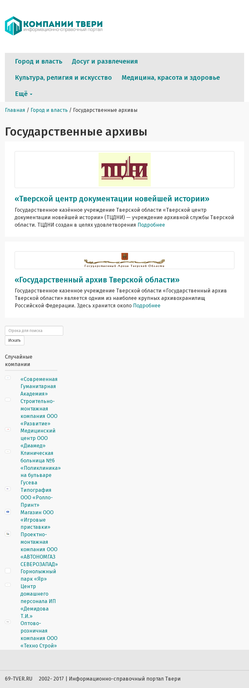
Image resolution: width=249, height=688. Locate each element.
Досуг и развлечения (105, 61)
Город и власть (38, 61)
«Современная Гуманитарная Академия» (39, 386)
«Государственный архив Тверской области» (97, 279)
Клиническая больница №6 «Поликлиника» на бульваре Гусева (40, 468)
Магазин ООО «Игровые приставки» (36, 519)
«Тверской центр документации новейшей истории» (112, 198)
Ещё (22, 94)
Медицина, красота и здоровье (171, 77)
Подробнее (151, 225)
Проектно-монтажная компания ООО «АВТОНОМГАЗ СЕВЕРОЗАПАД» (39, 549)
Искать (14, 340)
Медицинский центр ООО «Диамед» (37, 438)
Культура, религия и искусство (63, 77)
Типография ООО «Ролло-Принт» (36, 497)
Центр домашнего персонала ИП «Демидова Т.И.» (38, 601)
